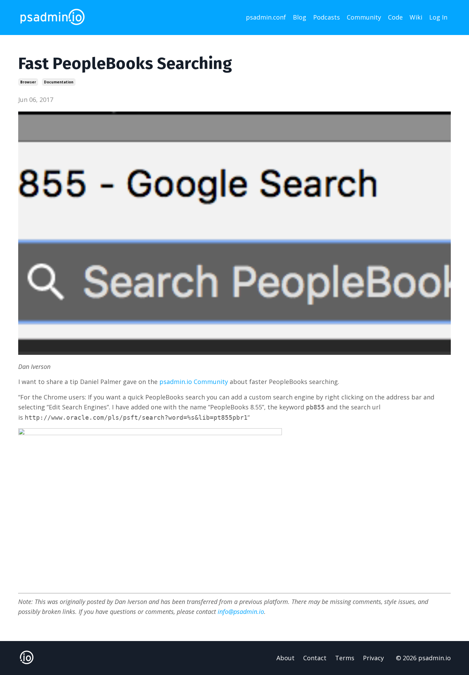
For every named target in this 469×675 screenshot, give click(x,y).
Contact (315, 658)
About (285, 658)
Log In (438, 17)
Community (364, 17)
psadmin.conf (266, 17)
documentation (58, 82)
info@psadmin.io (241, 611)
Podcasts (326, 17)
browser (28, 82)
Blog (299, 17)
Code (395, 17)
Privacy (373, 658)
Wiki (416, 17)
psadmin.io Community (193, 381)
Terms (344, 658)
